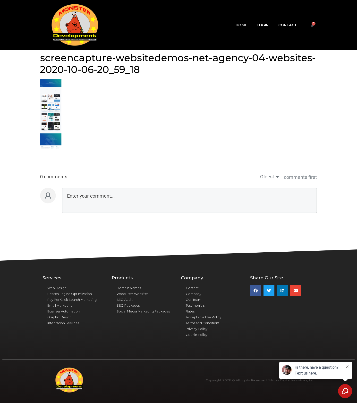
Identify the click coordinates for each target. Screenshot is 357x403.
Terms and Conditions (202, 323)
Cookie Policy (196, 335)
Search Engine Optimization (69, 294)
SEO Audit (125, 300)
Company (193, 294)
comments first (300, 177)
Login (263, 25)
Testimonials (195, 305)
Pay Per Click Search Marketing (72, 300)
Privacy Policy (196, 329)
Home (241, 25)
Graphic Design (59, 317)
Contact (287, 25)
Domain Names (129, 288)
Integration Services (63, 323)
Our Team (193, 300)
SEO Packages (128, 305)
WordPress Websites (132, 294)
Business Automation (63, 311)
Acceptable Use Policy (203, 317)
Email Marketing (60, 305)
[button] (255, 290)
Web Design (57, 288)
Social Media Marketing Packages (143, 311)
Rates (190, 311)
